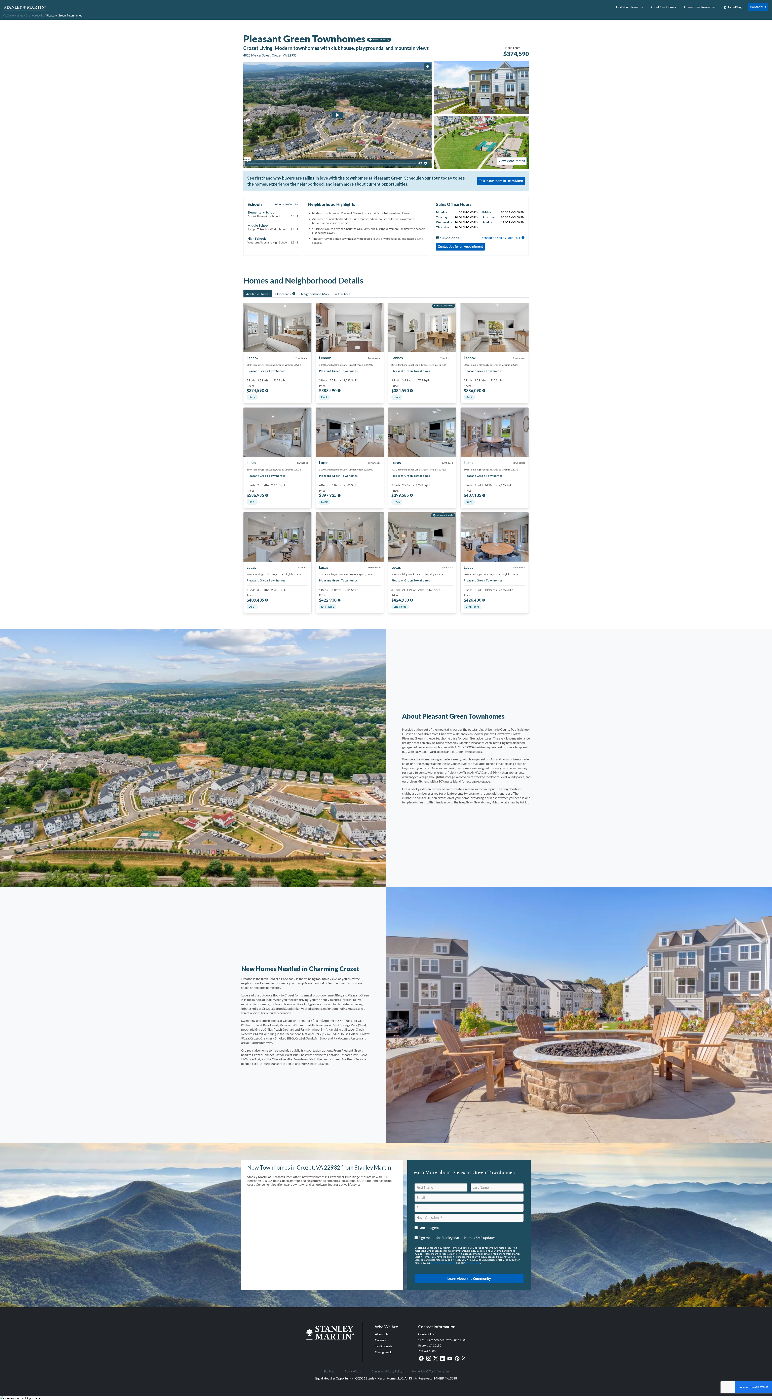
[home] (4, 15)
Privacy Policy (472, 1262)
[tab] (257, 293)
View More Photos (512, 161)
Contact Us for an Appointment (460, 246)
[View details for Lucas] (277, 432)
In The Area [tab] (342, 294)
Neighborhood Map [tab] (315, 294)
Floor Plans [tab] (283, 294)
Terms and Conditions (443, 1262)
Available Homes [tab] (258, 294)
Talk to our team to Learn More (501, 181)
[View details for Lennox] (277, 327)
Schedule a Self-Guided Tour (501, 237)
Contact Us (758, 7)
